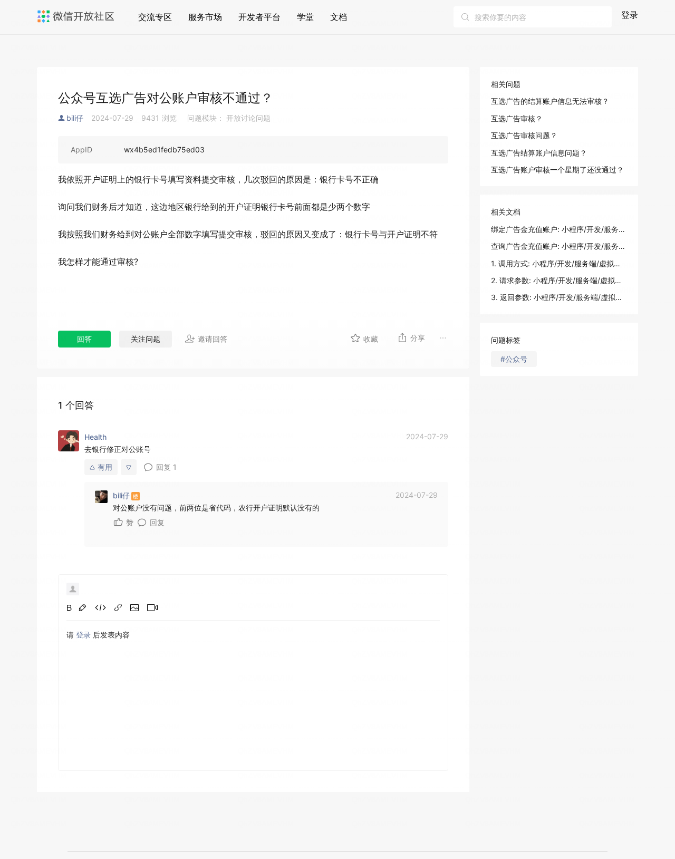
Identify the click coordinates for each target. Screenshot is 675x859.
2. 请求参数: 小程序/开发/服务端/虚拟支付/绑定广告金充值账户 (559, 280)
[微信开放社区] (77, 16)
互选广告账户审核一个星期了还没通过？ (557, 169)
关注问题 (145, 338)
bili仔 (74, 117)
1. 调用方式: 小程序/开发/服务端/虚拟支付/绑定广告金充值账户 (559, 263)
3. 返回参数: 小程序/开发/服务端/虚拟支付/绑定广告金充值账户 (559, 297)
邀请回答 (212, 338)
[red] (82, 607)
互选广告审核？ (517, 118)
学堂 (305, 17)
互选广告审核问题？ (524, 135)
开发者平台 (259, 17)
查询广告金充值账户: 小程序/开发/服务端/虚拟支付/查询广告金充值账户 (559, 246)
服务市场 (205, 17)
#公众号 (513, 358)
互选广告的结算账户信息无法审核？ (550, 100)
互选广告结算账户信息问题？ (539, 152)
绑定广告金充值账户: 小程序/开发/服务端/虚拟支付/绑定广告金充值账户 (559, 229)
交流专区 (155, 17)
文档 (338, 17)
